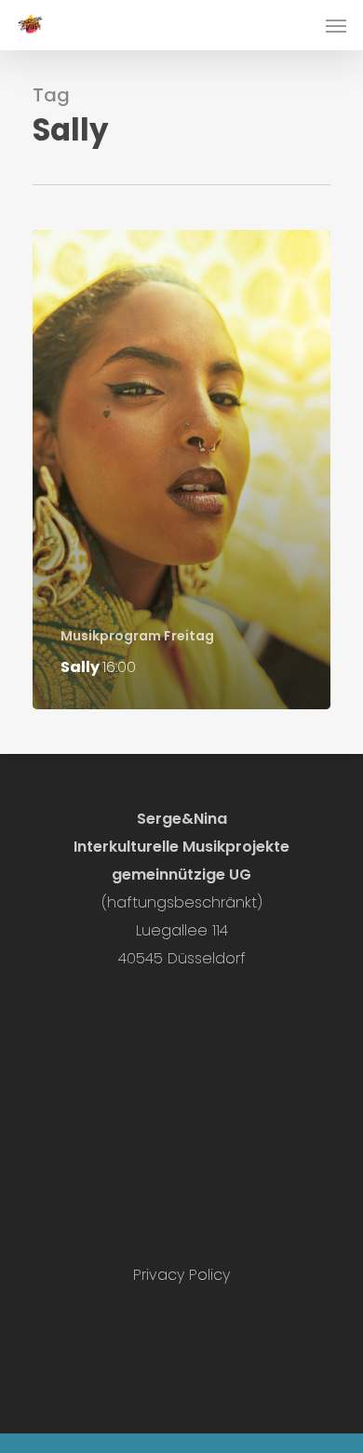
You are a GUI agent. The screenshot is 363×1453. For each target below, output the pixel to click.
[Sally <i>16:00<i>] (181, 469)
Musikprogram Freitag (137, 636)
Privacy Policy (181, 1274)
